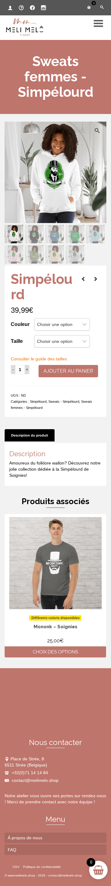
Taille (17, 341)
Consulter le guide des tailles (39, 358)
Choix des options (55, 652)
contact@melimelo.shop (34, 780)
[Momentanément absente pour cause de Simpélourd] (83, 279)
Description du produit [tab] (29, 435)
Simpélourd (38, 401)
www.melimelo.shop (21, 875)
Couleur (20, 324)
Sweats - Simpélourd (63, 401)
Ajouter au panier (68, 371)
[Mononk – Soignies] (95, 279)
